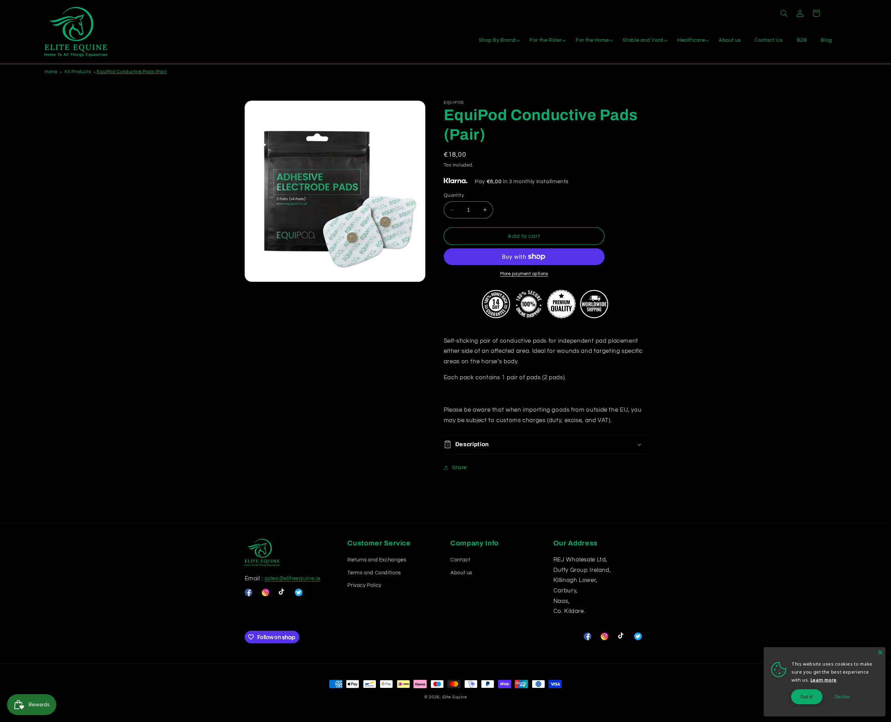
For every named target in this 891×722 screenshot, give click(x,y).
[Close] (880, 652)
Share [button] (459, 467)
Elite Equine (454, 697)
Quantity (454, 195)
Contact (460, 559)
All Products (77, 71)
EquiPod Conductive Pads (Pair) (132, 71)
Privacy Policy (364, 585)
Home (51, 71)
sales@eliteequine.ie (293, 578)
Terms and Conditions (374, 572)
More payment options (524, 274)
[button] (784, 13)
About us (461, 572)
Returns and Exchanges (376, 559)
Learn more (824, 680)
